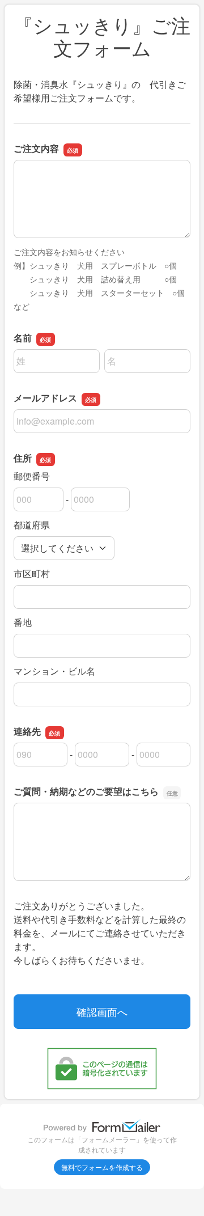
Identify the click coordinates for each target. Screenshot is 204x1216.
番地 (23, 622)
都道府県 (32, 524)
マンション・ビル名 (54, 670)
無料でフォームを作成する (102, 1167)
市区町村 (32, 573)
